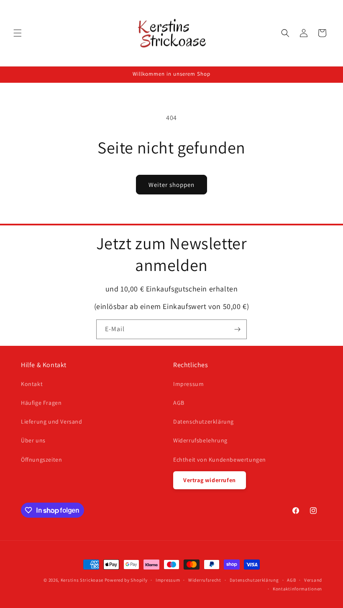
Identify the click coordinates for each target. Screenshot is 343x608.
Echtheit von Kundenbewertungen (219, 459)
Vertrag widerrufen (209, 480)
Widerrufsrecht (204, 580)
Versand (313, 580)
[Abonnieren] (237, 329)
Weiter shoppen (171, 185)
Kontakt (32, 384)
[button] (17, 33)
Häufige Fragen (41, 402)
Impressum (188, 384)
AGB (178, 402)
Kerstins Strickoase (82, 580)
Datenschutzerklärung (203, 421)
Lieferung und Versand (51, 421)
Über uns (33, 440)
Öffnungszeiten (41, 459)
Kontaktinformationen (297, 589)
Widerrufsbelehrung (200, 440)
